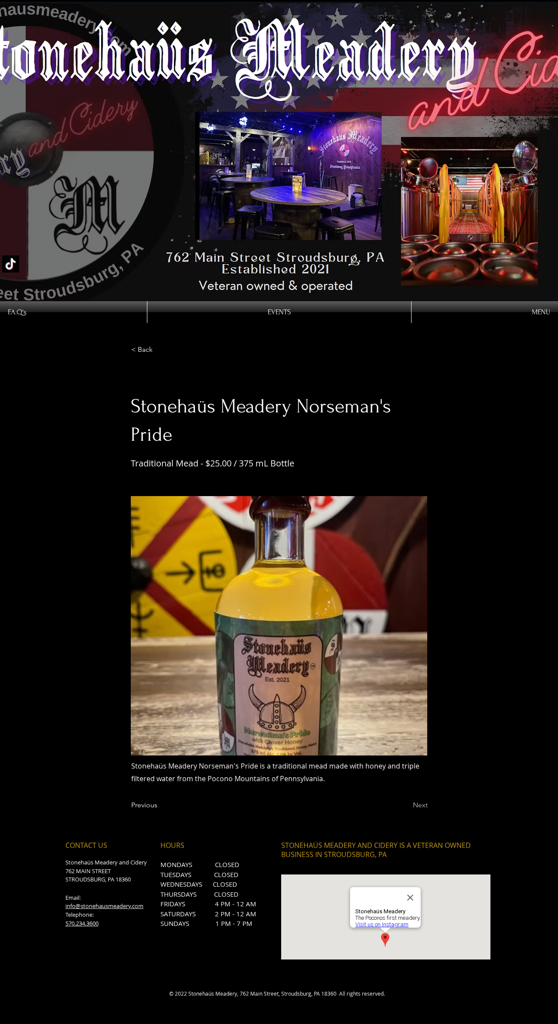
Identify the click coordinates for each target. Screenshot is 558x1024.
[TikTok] (10, 263)
